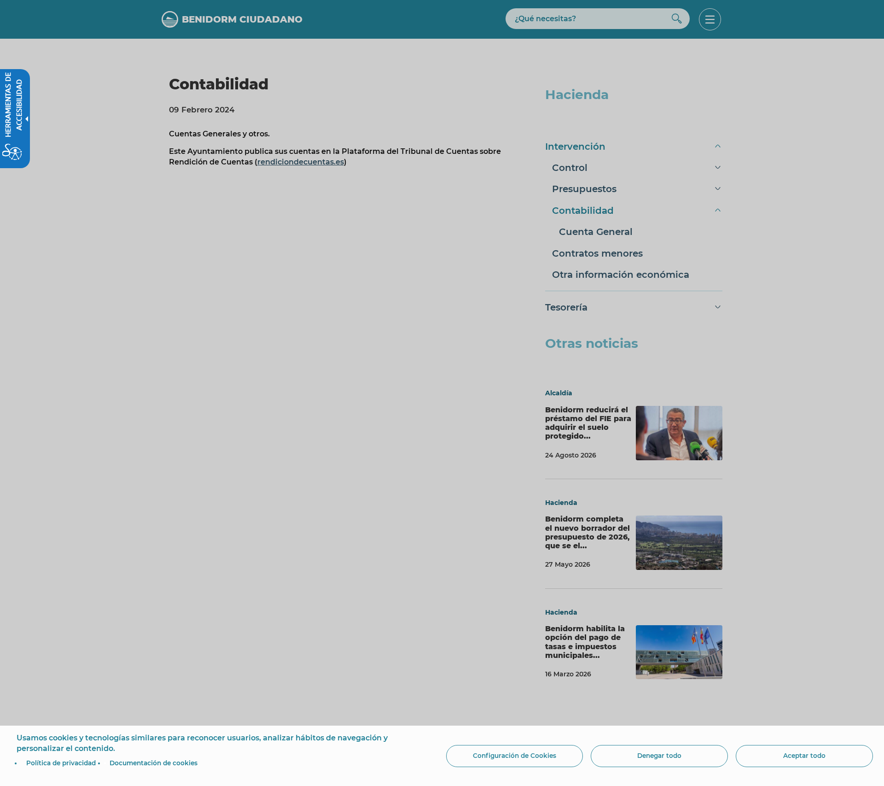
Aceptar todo (804, 755)
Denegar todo (659, 755)
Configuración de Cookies (514, 755)
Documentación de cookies (154, 763)
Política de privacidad (61, 763)
